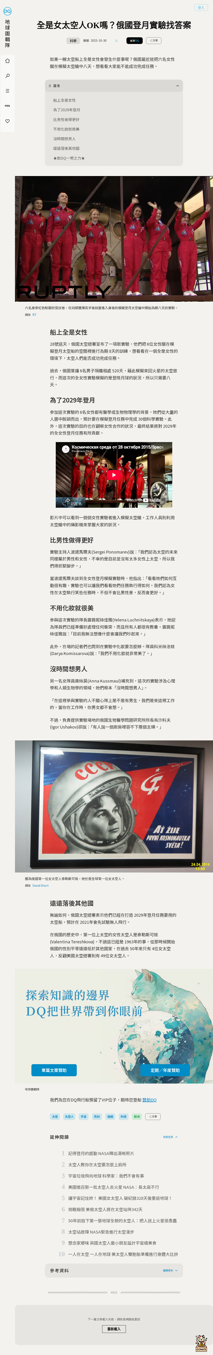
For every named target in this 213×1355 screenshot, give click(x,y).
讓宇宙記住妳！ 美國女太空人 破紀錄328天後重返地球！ (120, 1198)
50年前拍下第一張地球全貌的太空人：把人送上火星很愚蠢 (122, 1221)
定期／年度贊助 (165, 1070)
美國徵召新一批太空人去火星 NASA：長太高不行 (113, 1187)
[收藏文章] (116, 41)
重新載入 (114, 1329)
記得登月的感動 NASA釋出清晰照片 (101, 1153)
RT (34, 314)
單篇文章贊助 (54, 1070)
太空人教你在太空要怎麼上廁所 (97, 1164)
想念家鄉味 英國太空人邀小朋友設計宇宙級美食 (112, 1243)
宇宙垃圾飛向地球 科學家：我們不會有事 (106, 1176)
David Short (40, 885)
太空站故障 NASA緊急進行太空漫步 (101, 1232)
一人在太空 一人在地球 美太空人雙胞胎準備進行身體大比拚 (123, 1254)
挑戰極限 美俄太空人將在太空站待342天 (105, 1209)
